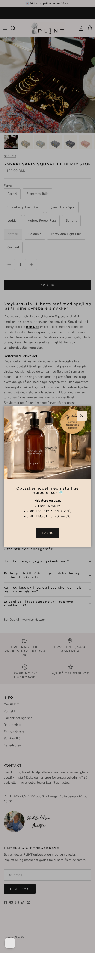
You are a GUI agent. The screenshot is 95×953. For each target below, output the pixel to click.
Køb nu (47, 533)
